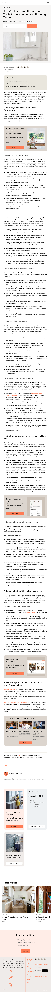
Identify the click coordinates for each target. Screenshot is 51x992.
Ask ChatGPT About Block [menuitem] (30, 959)
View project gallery (14, 863)
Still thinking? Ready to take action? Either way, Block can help (20, 86)
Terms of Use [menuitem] (39, 990)
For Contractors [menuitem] (30, 971)
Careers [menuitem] (28, 979)
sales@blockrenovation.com (41, 964)
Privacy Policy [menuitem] (45, 990)
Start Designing (15, 673)
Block (19, 755)
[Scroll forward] (47, 883)
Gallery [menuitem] (28, 974)
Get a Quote (15, 513)
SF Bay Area (8, 765)
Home (4, 7)
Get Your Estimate (32, 26)
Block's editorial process (10, 759)
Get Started (15, 147)
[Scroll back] (44, 883)
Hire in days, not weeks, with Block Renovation (16, 81)
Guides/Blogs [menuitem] (30, 977)
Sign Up (45, 970)
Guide (8, 7)
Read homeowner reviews (37, 826)
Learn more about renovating (38, 968)
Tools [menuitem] (28, 982)
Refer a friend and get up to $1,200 (41, 977)
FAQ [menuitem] (28, 963)
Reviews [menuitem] (28, 966)
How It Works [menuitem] (30, 969)
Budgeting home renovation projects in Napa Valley (17, 83)
